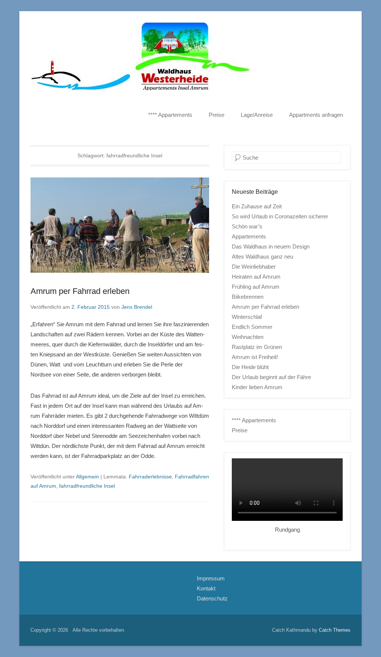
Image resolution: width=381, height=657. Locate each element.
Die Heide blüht (250, 367)
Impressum (211, 578)
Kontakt (206, 588)
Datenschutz (212, 598)
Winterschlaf (247, 317)
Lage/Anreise (257, 115)
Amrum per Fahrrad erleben (80, 291)
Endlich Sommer (252, 327)
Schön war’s (247, 226)
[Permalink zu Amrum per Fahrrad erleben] (120, 225)
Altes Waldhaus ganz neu (262, 256)
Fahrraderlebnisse (150, 477)
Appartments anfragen (316, 115)
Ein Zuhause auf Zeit (257, 206)
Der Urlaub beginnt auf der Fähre (271, 377)
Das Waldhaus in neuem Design (271, 246)
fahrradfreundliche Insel (87, 486)
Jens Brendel (136, 307)
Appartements (249, 236)
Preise (216, 115)
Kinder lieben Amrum (257, 387)
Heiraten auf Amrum (256, 276)
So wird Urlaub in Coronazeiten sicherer (280, 216)
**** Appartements (170, 115)
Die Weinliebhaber (254, 266)
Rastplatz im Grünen (257, 347)
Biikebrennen (247, 297)
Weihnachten (247, 337)
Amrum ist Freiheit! (255, 357)
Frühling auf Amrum (255, 286)
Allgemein (87, 477)
